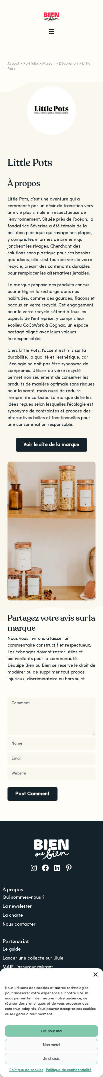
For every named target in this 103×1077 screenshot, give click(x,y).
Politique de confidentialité (69, 1070)
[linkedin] (57, 868)
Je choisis (51, 1058)
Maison (48, 63)
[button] (95, 974)
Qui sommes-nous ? (23, 897)
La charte (12, 915)
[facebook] (45, 868)
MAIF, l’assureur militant (27, 967)
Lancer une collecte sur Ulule (33, 958)
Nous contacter (19, 924)
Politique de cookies (26, 1070)
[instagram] (34, 868)
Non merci (51, 1045)
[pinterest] (68, 868)
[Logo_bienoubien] (52, 14)
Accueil (13, 63)
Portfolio (30, 63)
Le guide (11, 949)
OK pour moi (51, 1031)
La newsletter (17, 906)
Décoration (68, 63)
